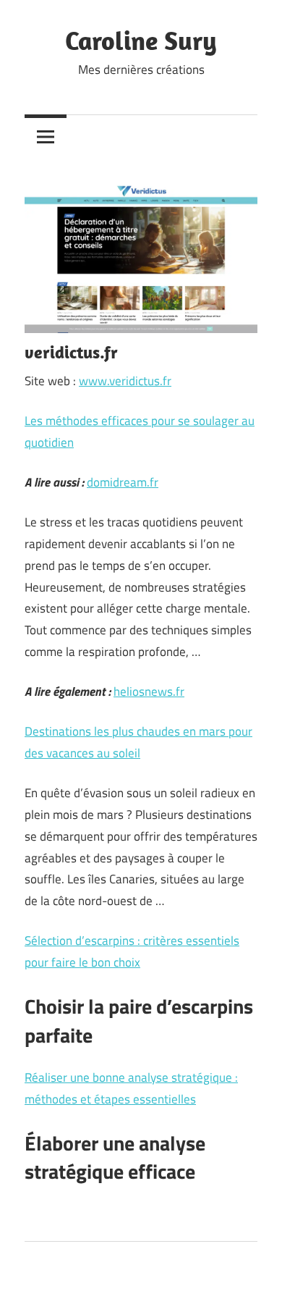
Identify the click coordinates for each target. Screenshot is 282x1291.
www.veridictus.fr (125, 380)
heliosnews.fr (149, 691)
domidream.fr (122, 482)
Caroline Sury (141, 40)
